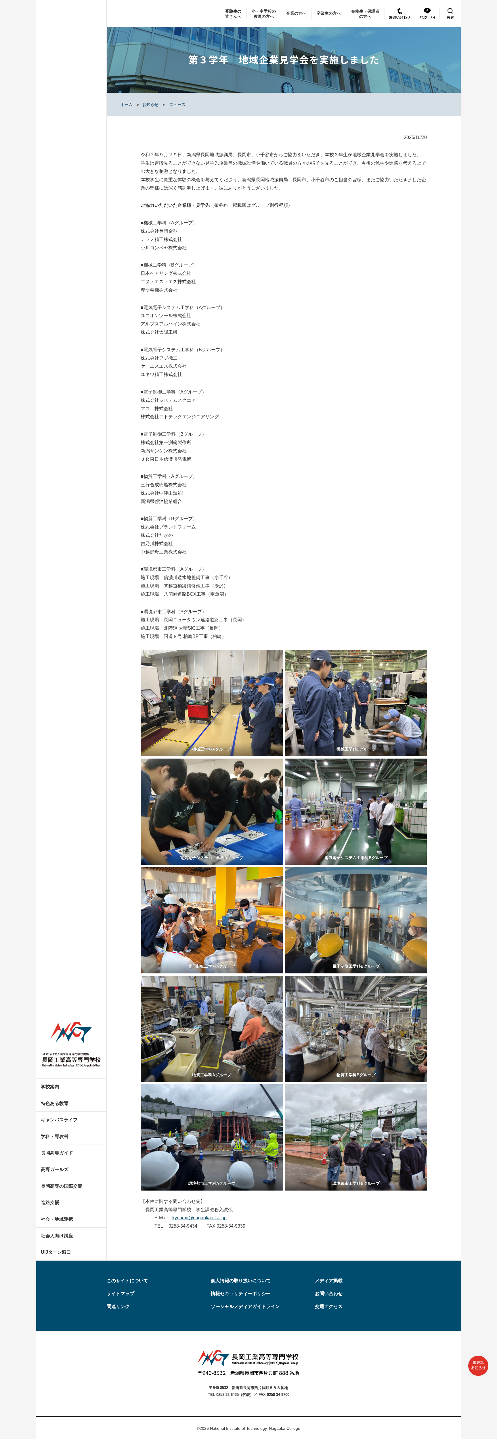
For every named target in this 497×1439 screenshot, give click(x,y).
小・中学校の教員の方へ (264, 14)
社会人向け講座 (57, 1235)
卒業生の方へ (329, 13)
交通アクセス (329, 1306)
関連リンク (118, 1306)
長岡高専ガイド (57, 1152)
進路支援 (50, 1202)
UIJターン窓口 (56, 1252)
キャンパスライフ (59, 1119)
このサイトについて (127, 1280)
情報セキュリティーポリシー (241, 1293)
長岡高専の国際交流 (61, 1186)
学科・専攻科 (54, 1136)
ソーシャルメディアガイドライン (245, 1306)
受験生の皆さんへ (233, 14)
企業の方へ (296, 13)
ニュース (177, 104)
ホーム (127, 104)
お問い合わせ (329, 1293)
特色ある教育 (54, 1103)
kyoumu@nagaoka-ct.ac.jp (199, 1217)
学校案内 (50, 1086)
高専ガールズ (54, 1169)
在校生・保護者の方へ (365, 14)
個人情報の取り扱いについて (241, 1280)
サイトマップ (120, 1293)
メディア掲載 (329, 1280)
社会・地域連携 (57, 1219)
